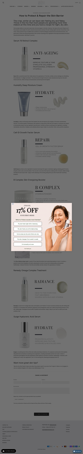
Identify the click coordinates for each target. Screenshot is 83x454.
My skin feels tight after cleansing (27, 224)
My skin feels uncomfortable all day (28, 229)
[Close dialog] (13, 204)
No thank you (27, 248)
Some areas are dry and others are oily (28, 234)
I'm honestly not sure (28, 244)
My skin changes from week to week (27, 239)
